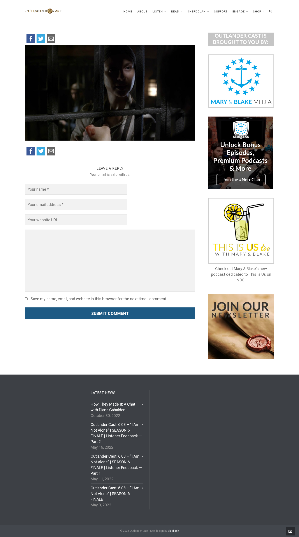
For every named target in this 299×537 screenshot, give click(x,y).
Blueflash (173, 530)
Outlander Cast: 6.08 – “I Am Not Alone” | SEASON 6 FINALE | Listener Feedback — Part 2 (116, 433)
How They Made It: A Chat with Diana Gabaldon (113, 407)
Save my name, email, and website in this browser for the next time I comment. (99, 299)
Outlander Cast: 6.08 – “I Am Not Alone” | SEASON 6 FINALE (115, 494)
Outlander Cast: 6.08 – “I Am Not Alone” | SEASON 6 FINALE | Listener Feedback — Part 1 (116, 465)
